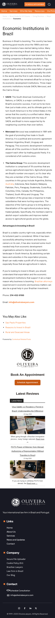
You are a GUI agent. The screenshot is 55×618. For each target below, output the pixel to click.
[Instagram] (19, 608)
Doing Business (38, 16)
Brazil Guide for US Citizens (20, 16)
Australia (9, 184)
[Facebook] (25, 608)
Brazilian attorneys (43, 281)
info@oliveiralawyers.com (21, 302)
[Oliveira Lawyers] (9, 4)
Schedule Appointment (27, 382)
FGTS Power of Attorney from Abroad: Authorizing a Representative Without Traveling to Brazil (27, 451)
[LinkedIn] (30, 608)
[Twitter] (36, 608)
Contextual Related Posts (21, 339)
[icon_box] (18, 590)
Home (5, 16)
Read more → (32, 483)
